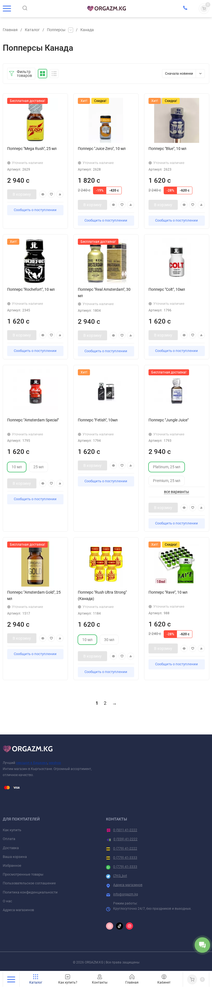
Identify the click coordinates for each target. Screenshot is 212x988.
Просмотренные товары (23, 874)
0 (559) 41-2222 (125, 839)
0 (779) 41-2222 (125, 848)
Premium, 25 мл (166, 480)
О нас (7, 901)
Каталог (32, 30)
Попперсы (56, 30)
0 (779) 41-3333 (125, 858)
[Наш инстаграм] (109, 926)
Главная (10, 30)
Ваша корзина (15, 857)
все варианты (176, 491)
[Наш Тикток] (119, 926)
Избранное (12, 865)
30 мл (109, 639)
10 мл (17, 467)
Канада (87, 30)
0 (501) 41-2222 (125, 830)
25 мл (38, 467)
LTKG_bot (120, 876)
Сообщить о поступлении (35, 210)
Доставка (11, 848)
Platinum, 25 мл (166, 467)
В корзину (22, 194)
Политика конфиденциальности (30, 892)
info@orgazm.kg (125, 894)
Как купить (12, 830)
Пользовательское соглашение (29, 883)
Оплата (9, 839)
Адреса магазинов (18, 910)
